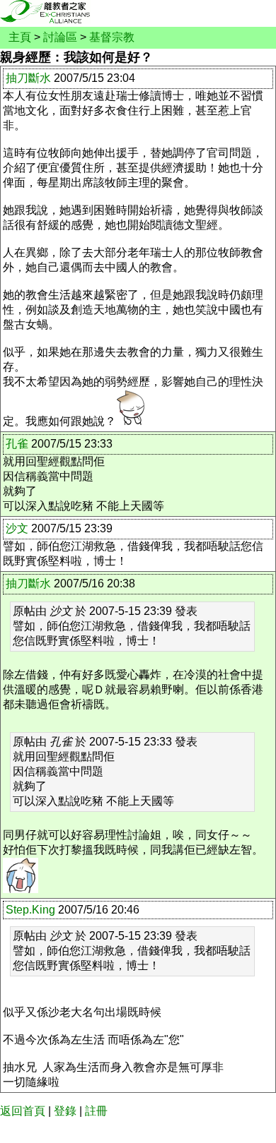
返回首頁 (22, 1111)
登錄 (65, 1111)
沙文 (17, 528)
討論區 (60, 37)
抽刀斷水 (28, 78)
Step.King (30, 910)
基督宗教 (111, 37)
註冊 (96, 1111)
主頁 (19, 37)
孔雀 (17, 444)
